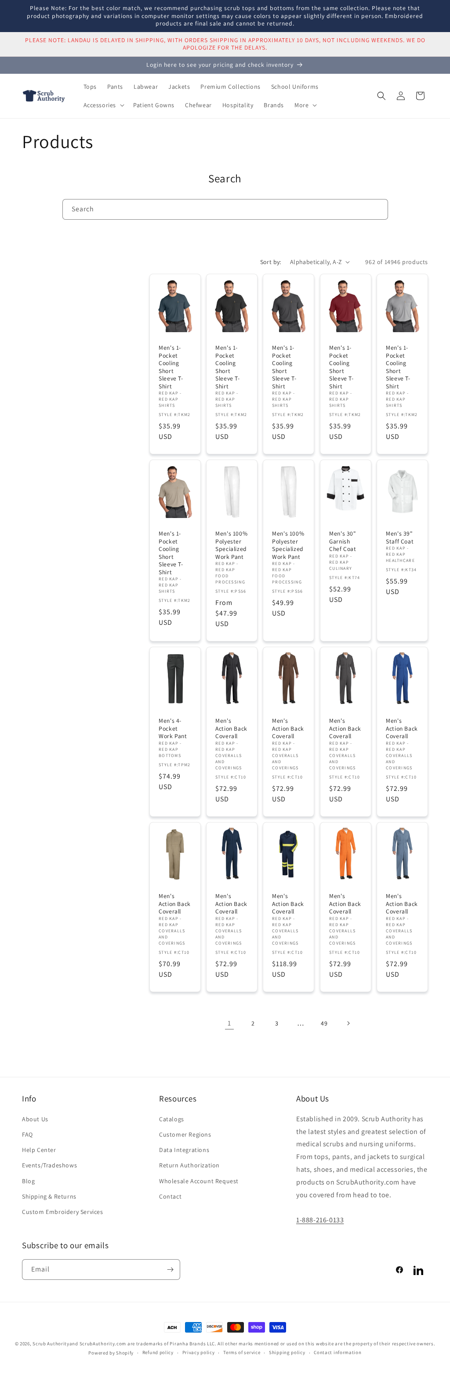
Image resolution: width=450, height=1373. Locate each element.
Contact (170, 1196)
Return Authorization (189, 1165)
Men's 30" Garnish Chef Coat (342, 541)
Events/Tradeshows (49, 1165)
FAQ (27, 1134)
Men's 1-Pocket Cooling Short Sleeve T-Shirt (171, 367)
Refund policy (158, 1352)
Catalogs (171, 1119)
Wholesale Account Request (199, 1181)
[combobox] (225, 209)
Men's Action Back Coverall (231, 728)
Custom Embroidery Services (62, 1212)
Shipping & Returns (49, 1196)
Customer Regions (185, 1134)
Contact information (337, 1352)
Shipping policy (287, 1352)
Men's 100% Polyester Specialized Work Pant (231, 545)
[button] (103, 105)
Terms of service (241, 1352)
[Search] (378, 209)
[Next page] (348, 1023)
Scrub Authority (51, 1343)
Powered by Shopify (111, 1353)
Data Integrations (184, 1150)
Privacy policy (198, 1352)
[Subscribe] (170, 1269)
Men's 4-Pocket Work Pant (173, 728)
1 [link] (229, 1023)
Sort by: (270, 262)
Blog (28, 1181)
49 (324, 1023)
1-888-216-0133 (320, 1219)
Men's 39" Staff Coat (400, 537)
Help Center (39, 1150)
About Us (35, 1119)
